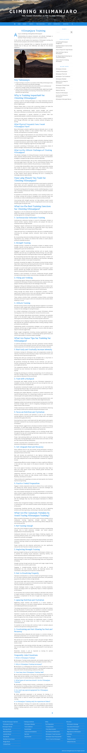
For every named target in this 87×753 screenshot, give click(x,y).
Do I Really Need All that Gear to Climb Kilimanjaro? (64, 56)
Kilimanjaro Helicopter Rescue (63, 99)
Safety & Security (71, 741)
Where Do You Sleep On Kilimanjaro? (62, 82)
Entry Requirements (51, 729)
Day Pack (26, 734)
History (69, 736)
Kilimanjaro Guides (8, 724)
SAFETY (49, 24)
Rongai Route (6, 741)
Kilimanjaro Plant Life (61, 74)
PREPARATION (56, 24)
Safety (46, 721)
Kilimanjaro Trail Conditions (63, 76)
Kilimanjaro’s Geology (72, 724)
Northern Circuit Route (9, 739)
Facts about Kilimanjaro (73, 726)
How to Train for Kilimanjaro (53, 739)
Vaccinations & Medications (53, 731)
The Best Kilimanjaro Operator (10, 721)
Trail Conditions (28, 726)
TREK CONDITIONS (40, 24)
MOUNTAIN (65, 24)
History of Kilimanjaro (72, 729)
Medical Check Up (60, 90)
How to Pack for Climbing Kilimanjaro (62, 60)
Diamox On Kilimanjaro (62, 92)
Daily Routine (27, 736)
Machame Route (7, 731)
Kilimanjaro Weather (61, 79)
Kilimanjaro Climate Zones (62, 85)
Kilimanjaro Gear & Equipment (53, 736)
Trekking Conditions (29, 721)
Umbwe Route (6, 744)
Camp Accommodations (30, 731)
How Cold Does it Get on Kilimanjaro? (62, 52)
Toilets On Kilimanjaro (61, 71)
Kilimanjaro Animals (61, 69)
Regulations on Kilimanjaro (74, 731)
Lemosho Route (7, 734)
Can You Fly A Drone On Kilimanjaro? (62, 95)
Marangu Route (7, 729)
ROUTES (31, 24)
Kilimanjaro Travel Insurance (53, 734)
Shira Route (6, 736)
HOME (19, 24)
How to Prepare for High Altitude (64, 49)
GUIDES (24, 24)
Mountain (68, 721)
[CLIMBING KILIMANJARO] (43, 11)
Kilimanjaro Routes (7, 726)
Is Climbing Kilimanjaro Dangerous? (62, 42)
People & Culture (71, 739)
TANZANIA (69, 734)
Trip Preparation (49, 724)
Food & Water (27, 729)
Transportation (49, 726)
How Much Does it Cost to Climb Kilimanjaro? (64, 46)
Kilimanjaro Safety (60, 88)
